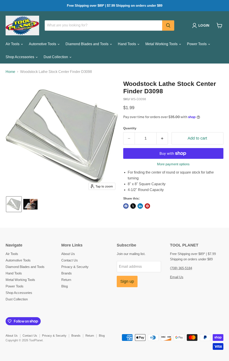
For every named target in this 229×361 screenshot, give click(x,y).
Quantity (129, 128)
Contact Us (69, 260)
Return (66, 280)
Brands (66, 273)
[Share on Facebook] (126, 206)
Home (10, 72)
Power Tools (197, 44)
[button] (201, 25)
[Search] (168, 25)
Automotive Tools (43, 44)
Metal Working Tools (161, 44)
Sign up (127, 281)
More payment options (173, 164)
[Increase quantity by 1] (162, 138)
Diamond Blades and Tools (87, 44)
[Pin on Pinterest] (147, 206)
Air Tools (13, 44)
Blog (64, 286)
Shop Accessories (20, 57)
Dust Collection (56, 57)
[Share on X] (133, 206)
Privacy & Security (75, 267)
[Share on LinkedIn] (140, 206)
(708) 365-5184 (181, 268)
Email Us (176, 277)
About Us (68, 254)
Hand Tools (127, 44)
